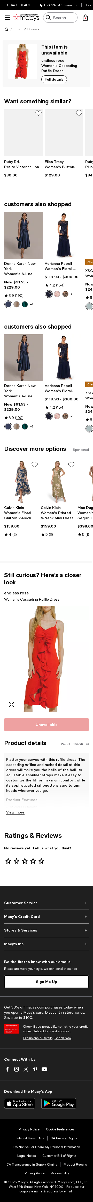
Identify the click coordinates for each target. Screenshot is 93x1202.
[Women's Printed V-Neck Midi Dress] (58, 482)
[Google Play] (58, 1103)
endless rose (52, 60)
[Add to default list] (38, 113)
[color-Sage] (89, 306)
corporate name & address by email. (46, 1191)
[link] (23, 168)
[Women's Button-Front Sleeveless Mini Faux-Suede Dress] (64, 132)
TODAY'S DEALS (17, 5)
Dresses (33, 29)
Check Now (63, 1038)
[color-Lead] (65, 294)
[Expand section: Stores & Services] (46, 930)
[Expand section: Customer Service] (46, 903)
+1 (31, 304)
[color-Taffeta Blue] (8, 304)
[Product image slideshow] (46, 659)
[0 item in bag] (85, 17)
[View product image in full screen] (11, 705)
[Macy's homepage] (6, 29)
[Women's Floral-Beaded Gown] (64, 235)
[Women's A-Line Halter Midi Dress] (23, 235)
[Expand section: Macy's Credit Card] (46, 916)
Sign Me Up (46, 981)
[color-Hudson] (25, 304)
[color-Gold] (16, 304)
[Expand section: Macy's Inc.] (46, 944)
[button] (18, 29)
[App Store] (19, 1103)
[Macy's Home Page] (26, 17)
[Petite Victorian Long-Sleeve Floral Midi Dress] (23, 132)
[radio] (8, 304)
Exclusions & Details (37, 1038)
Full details (54, 79)
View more (15, 812)
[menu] (7, 17)
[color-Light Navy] (49, 294)
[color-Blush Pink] (57, 294)
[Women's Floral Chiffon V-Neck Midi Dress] (21, 482)
